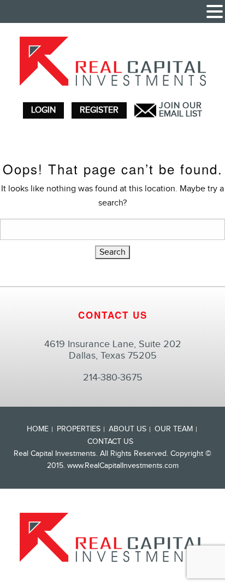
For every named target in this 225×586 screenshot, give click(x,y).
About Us (127, 429)
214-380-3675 (113, 377)
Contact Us (110, 442)
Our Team (174, 429)
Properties (78, 429)
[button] (214, 12)
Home (38, 429)
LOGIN (43, 110)
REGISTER (99, 110)
